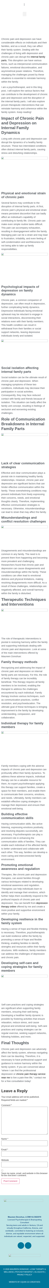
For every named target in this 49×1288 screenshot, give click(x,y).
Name (4, 1139)
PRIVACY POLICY (24, 1275)
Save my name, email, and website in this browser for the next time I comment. (24, 1174)
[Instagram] (28, 1245)
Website (5, 1160)
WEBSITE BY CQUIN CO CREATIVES (24, 1282)
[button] (24, 14)
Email (4, 1150)
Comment (6, 1105)
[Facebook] (21, 1245)
